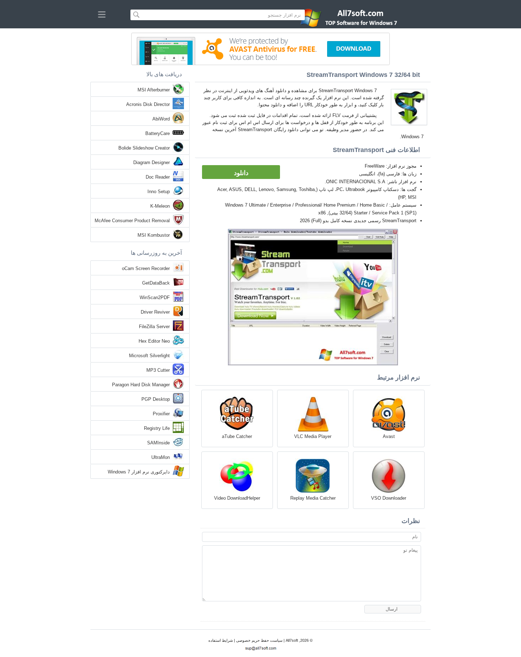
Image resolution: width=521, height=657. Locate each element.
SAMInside (158, 442)
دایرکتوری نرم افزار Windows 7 (139, 471)
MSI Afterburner (154, 89)
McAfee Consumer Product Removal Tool (132, 221)
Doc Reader (158, 177)
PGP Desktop (155, 399)
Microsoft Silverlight (149, 355)
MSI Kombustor (154, 235)
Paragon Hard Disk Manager (141, 384)
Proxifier (161, 413)
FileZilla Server (154, 326)
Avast (389, 436)
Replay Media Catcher (313, 498)
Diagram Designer (151, 162)
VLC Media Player (312, 436)
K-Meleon (160, 206)
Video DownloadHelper (237, 498)
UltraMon (160, 457)
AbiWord (161, 119)
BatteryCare (157, 133)
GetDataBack (156, 283)
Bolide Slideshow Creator (144, 148)
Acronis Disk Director (148, 104)
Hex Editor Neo (154, 341)
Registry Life (157, 428)
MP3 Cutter (158, 370)
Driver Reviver (155, 312)
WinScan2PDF (155, 297)
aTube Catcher (237, 436)
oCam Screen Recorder (146, 268)
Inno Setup (158, 191)
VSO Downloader (388, 498)
